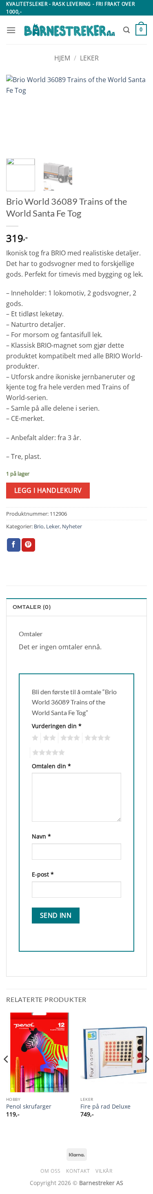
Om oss (50, 1170)
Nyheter (72, 526)
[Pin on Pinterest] (28, 545)
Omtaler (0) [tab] (32, 607)
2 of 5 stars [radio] (48, 738)
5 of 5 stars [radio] (47, 752)
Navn (41, 836)
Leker (89, 58)
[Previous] (19, 114)
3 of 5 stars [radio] (69, 738)
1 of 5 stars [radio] (34, 738)
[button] (11, 30)
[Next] (133, 114)
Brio (39, 526)
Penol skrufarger (28, 1106)
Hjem (62, 58)
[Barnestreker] (69, 30)
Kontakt (78, 1170)
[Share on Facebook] (13, 545)
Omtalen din (51, 766)
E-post (43, 874)
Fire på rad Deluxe (105, 1106)
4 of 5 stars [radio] (96, 738)
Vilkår (104, 1170)
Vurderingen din (57, 726)
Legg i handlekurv (48, 490)
